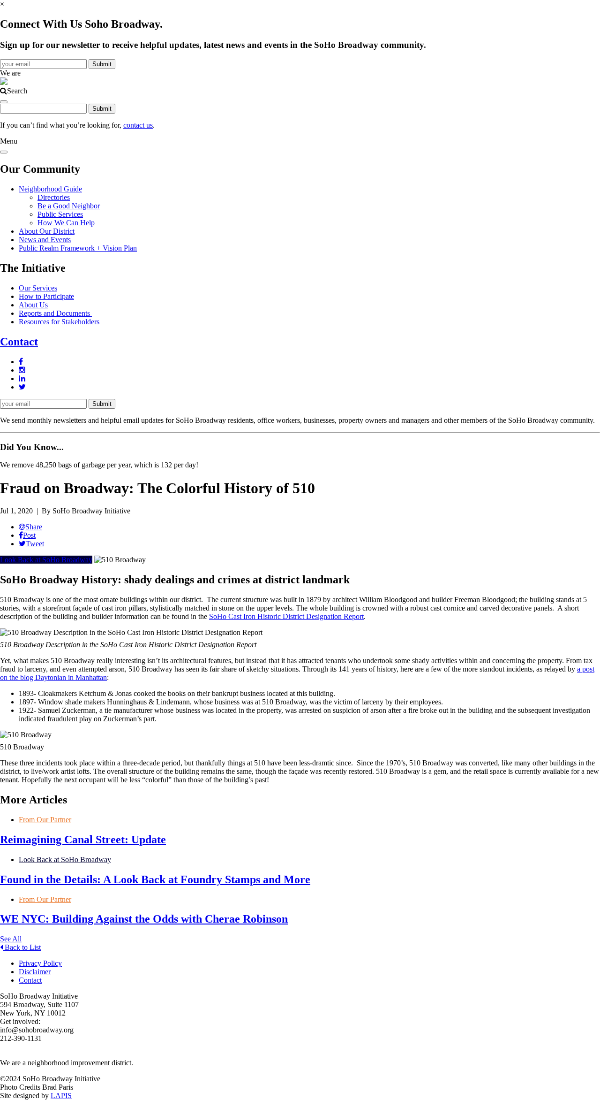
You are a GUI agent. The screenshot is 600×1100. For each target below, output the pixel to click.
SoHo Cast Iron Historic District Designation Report (286, 616)
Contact (19, 342)
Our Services (38, 288)
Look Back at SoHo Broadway (46, 560)
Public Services (60, 214)
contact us (138, 125)
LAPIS (61, 1096)
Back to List (22, 947)
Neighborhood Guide (50, 189)
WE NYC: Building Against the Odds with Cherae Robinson (144, 919)
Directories (54, 197)
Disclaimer (35, 972)
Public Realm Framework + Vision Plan (78, 248)
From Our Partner (45, 820)
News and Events (45, 240)
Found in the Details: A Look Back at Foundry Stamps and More (155, 879)
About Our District (47, 231)
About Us (33, 305)
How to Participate (46, 296)
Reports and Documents (55, 313)
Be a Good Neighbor (69, 206)
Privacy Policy (40, 963)
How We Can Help (66, 223)
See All (11, 939)
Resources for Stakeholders (59, 322)
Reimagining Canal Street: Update (83, 839)
